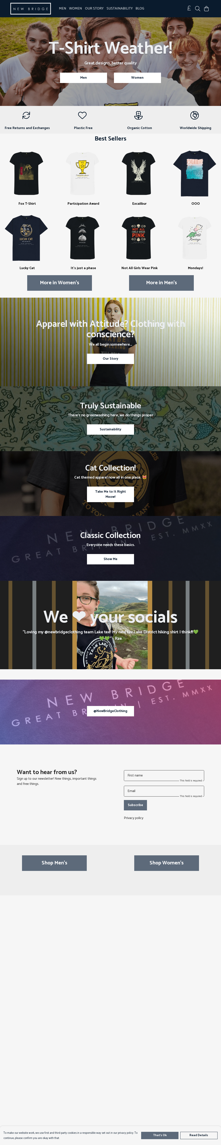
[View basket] (206, 8)
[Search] (197, 8)
